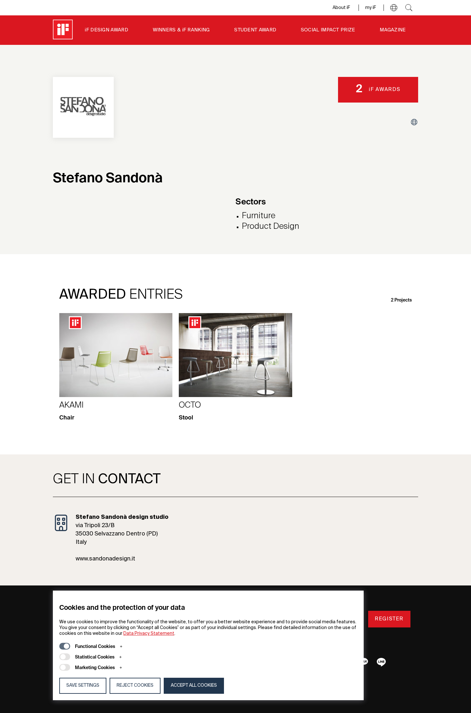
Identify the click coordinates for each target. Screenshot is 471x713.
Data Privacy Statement (148, 633)
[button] (394, 7)
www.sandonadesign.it (105, 559)
